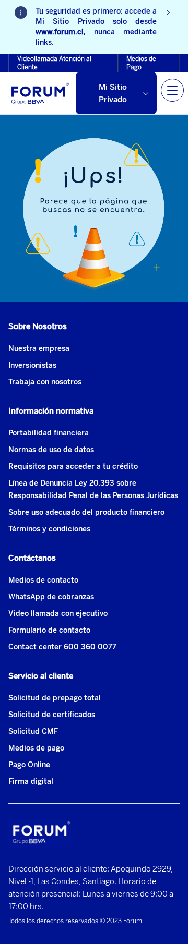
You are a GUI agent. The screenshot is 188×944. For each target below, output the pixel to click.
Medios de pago (36, 748)
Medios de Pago (141, 63)
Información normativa (50, 411)
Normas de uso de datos (51, 449)
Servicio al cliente (40, 676)
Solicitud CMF (33, 731)
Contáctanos (32, 558)
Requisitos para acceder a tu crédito (73, 466)
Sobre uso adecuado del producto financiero (86, 512)
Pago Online (29, 764)
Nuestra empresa (38, 348)
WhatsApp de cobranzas (51, 596)
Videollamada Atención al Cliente (54, 63)
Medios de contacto (43, 580)
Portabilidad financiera (48, 433)
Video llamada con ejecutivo (58, 613)
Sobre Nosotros (37, 326)
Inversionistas (32, 365)
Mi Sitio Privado (113, 93)
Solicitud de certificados (51, 714)
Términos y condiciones (49, 529)
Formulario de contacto (49, 630)
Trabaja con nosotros (44, 382)
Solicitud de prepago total (54, 698)
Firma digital (30, 781)
